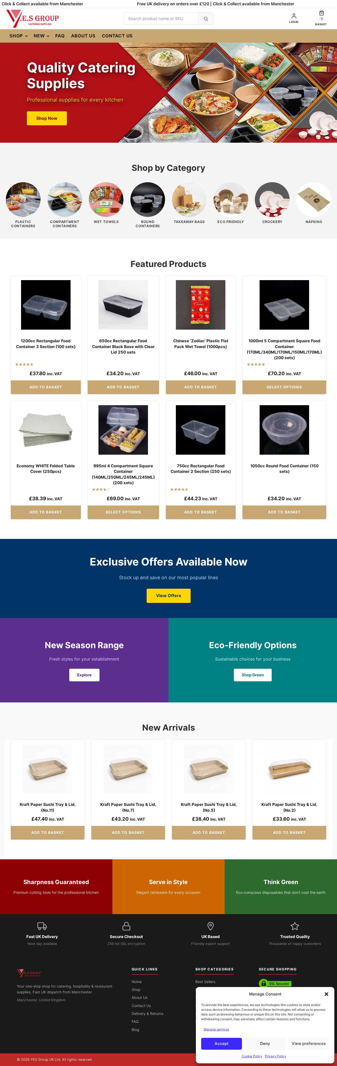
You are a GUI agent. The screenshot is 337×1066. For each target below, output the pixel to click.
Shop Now (46, 118)
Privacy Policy (275, 1056)
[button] (326, 994)
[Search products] (205, 19)
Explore (84, 674)
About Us (83, 35)
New (39, 35)
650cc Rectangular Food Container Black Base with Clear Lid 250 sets (123, 346)
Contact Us (117, 35)
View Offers (168, 595)
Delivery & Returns (147, 1013)
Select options (284, 387)
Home (137, 981)
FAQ (60, 35)
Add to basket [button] (45, 387)
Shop (16, 35)
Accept (222, 1043)
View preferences (309, 1043)
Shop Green (253, 674)
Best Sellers (205, 981)
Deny (265, 1043)
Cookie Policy (252, 1056)
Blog (135, 1029)
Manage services (216, 1029)
